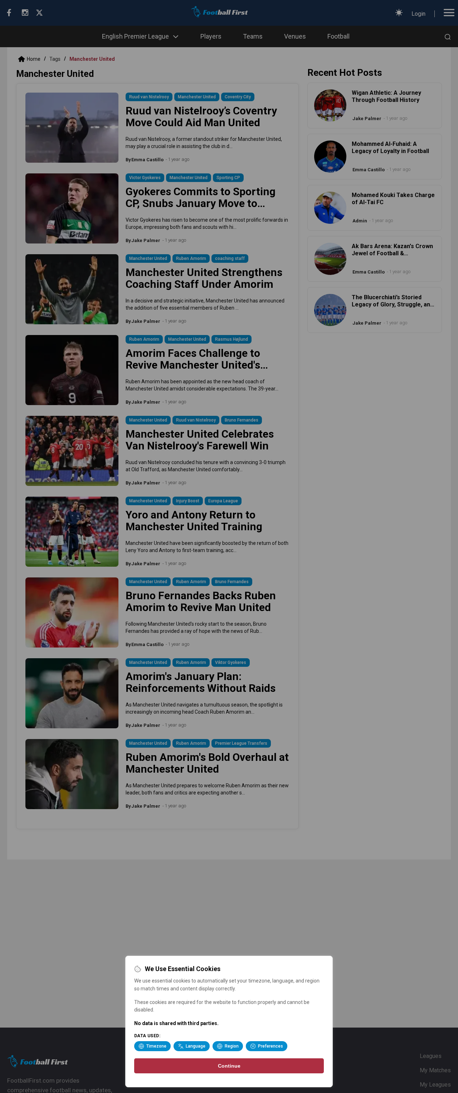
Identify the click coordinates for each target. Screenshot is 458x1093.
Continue (229, 1066)
